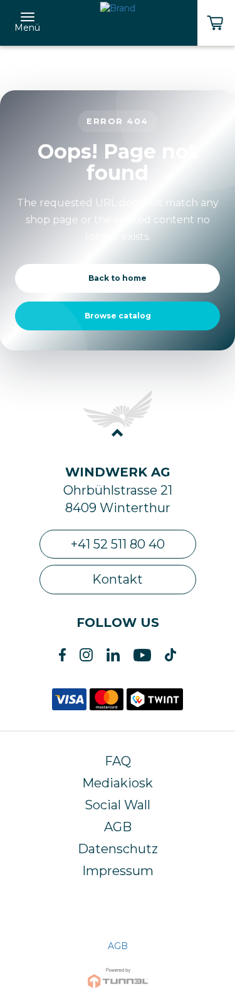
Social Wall (117, 804)
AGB (118, 826)
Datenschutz (118, 848)
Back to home (117, 278)
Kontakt (117, 579)
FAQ (118, 761)
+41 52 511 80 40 (118, 544)
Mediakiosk (117, 783)
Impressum (118, 870)
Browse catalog (118, 315)
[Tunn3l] (117, 972)
